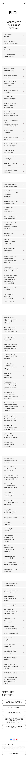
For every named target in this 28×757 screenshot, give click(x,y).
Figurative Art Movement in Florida (14, 727)
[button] (3, 3)
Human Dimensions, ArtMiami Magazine (14, 713)
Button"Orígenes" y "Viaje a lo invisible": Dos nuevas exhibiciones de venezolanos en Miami (14, 720)
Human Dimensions (14, 707)
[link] (24, 3)
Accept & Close (14, 753)
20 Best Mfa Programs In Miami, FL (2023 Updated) (14, 702)
